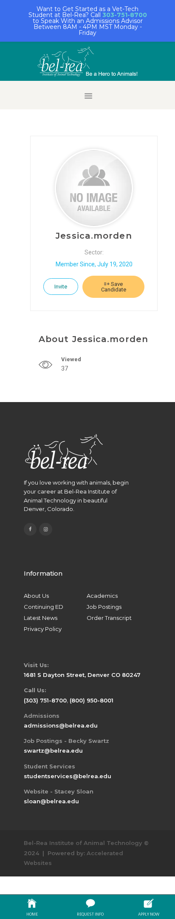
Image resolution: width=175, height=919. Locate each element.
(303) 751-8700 (45, 700)
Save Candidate (113, 287)
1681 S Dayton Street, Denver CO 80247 (82, 674)
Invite (60, 286)
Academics (102, 595)
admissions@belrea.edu (61, 725)
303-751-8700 (124, 15)
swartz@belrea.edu (53, 750)
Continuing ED (43, 606)
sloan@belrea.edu (51, 801)
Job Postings (104, 606)
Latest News (40, 617)
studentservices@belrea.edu (67, 776)
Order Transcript (109, 617)
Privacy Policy (43, 628)
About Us (36, 595)
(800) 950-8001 (91, 700)
